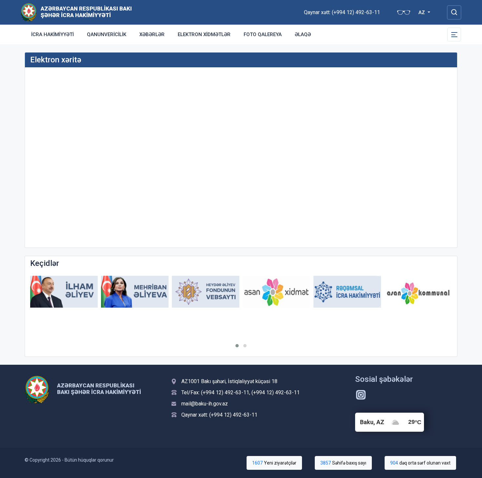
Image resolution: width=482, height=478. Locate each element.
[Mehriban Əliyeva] (135, 292)
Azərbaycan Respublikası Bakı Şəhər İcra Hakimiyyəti (86, 11)
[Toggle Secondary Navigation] (454, 34)
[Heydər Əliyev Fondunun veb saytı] (205, 292)
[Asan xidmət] (276, 292)
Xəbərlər (152, 34)
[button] (237, 345)
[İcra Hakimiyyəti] (29, 12)
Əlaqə (303, 34)
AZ (422, 12)
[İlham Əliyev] (64, 292)
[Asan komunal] (418, 292)
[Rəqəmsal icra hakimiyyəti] (347, 292)
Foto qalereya (263, 34)
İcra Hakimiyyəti (52, 34)
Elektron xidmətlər (204, 34)
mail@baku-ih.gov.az (204, 404)
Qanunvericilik (106, 34)
